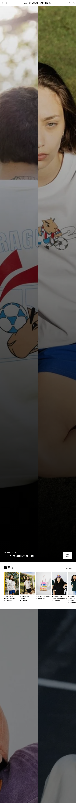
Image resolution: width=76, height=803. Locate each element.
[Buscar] (6, 3)
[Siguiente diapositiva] (70, 587)
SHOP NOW (67, 556)
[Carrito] (73, 3)
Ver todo (69, 568)
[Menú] (2, 3)
